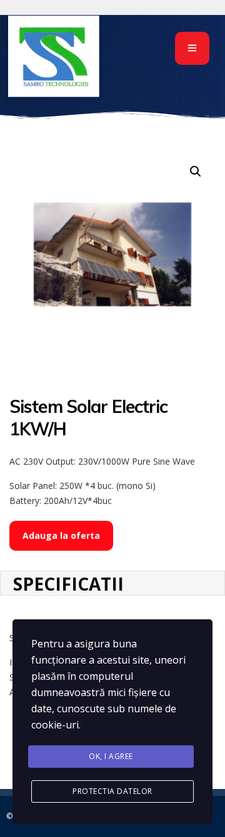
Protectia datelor (112, 791)
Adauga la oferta (61, 535)
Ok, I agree (111, 756)
